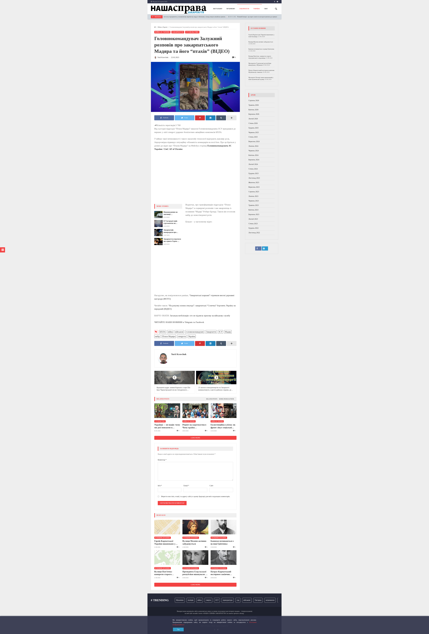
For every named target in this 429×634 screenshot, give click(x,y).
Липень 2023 (253, 196)
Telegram (188, 322)
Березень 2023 (253, 214)
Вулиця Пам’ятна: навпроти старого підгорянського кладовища (163, 573)
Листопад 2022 (254, 233)
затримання (256, 600)
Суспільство (192, 32)
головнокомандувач (195, 332)
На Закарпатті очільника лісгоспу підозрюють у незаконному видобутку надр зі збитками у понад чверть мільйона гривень (163, 17)
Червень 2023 (253, 201)
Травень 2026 (253, 105)
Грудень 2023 (253, 173)
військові (179, 332)
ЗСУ (220, 332)
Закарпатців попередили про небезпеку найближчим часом (173, 231)
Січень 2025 (253, 137)
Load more (195, 438)
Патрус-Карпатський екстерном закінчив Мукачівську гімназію (221, 573)
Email (186, 486)
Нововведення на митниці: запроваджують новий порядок (173, 213)
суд (224, 600)
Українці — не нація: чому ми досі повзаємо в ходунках (167, 426)
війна (170, 332)
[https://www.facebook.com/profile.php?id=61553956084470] (274, 1)
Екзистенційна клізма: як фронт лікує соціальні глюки (223, 426)
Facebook (200, 322)
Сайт (211, 486)
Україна (191, 336)
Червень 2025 (253, 132)
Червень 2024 (253, 151)
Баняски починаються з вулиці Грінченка (222, 542)
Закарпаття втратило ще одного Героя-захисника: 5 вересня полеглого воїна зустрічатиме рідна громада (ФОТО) (172, 240)
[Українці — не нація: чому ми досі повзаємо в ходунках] (167, 410)
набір (157, 336)
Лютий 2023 (253, 219)
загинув (268, 600)
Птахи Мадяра (168, 336)
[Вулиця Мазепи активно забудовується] (195, 527)
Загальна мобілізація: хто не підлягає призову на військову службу (200, 315)
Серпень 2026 (253, 100)
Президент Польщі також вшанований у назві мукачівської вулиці (260, 78)
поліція (176, 600)
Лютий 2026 (253, 119)
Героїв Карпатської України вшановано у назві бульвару (164, 542)
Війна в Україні (162, 27)
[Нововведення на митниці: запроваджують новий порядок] (158, 214)
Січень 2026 (253, 123)
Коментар (162, 460)
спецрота (182, 336)
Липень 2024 (253, 146)
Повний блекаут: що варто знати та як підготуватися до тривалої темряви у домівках (240, 17)
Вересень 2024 (254, 141)
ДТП (277, 600)
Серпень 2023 (253, 192)
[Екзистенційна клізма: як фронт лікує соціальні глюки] (224, 410)
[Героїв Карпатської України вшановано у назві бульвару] (167, 527)
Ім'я (160, 486)
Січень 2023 (253, 224)
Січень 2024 (253, 169)
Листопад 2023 (254, 178)
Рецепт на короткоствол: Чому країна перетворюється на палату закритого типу (195, 426)
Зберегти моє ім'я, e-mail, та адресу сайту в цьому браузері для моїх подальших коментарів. (195, 496)
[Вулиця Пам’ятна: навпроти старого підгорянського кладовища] (167, 557)
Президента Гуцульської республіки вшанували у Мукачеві (194, 573)
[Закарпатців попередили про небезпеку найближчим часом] (158, 232)
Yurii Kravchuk (178, 354)
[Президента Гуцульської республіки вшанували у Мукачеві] (195, 557)
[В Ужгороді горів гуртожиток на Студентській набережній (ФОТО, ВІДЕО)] (158, 223)
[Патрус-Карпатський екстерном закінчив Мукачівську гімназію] (224, 557)
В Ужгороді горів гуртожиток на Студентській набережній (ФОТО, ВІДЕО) (172, 222)
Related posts (211, 399)
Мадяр (228, 332)
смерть (194, 600)
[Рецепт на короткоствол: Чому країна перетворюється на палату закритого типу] (195, 410)
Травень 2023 (253, 205)
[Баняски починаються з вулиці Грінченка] (224, 527)
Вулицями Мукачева (162, 537)
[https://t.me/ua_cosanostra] (277, 1)
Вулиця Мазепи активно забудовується (194, 542)
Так (178, 629)
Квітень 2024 (253, 155)
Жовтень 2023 (253, 182)
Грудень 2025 (253, 128)
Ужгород (244, 600)
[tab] (211, 399)
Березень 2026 (253, 114)
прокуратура (214, 600)
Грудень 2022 (253, 228)
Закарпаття (177, 32)
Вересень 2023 (254, 187)
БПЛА (163, 332)
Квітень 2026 (253, 110)
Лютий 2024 (253, 164)
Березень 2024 (253, 160)
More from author (226, 399)
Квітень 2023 (253, 210)
